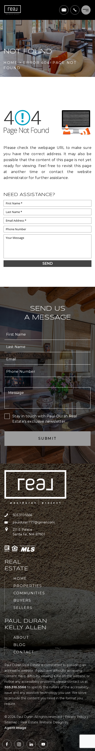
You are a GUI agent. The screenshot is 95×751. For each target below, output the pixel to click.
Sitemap (10, 722)
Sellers (22, 608)
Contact (23, 652)
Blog (19, 645)
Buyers (22, 600)
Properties (27, 586)
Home (20, 578)
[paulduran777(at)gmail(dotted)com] (63, 10)
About (21, 637)
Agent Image (15, 728)
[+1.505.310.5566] (75, 10)
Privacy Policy (75, 717)
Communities (29, 593)
